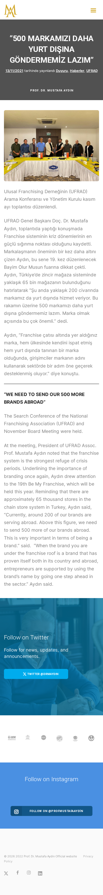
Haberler (77, 71)
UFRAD (92, 71)
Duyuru (62, 71)
